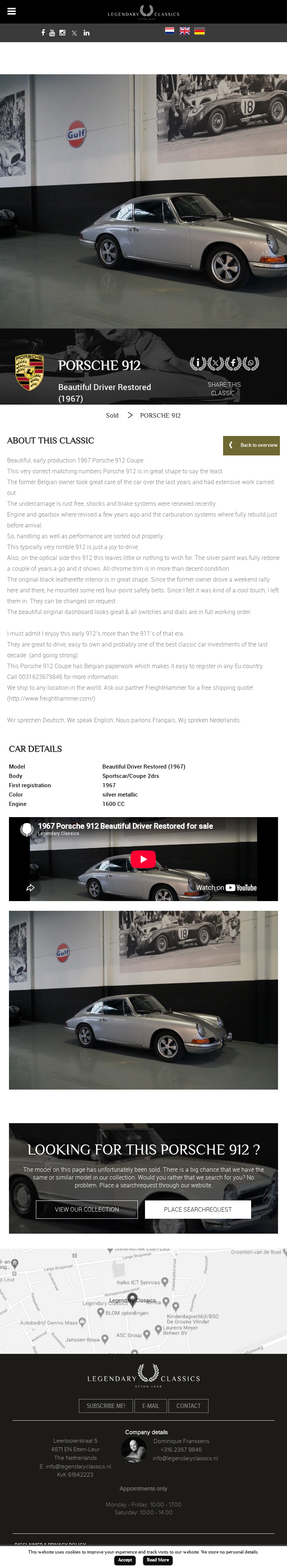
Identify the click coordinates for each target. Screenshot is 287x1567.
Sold (112, 415)
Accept (125, 1560)
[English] (184, 30)
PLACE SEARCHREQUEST (198, 1209)
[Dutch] (169, 30)
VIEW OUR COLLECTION (87, 1209)
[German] (199, 30)
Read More (158, 1560)
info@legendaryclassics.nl (78, 1466)
